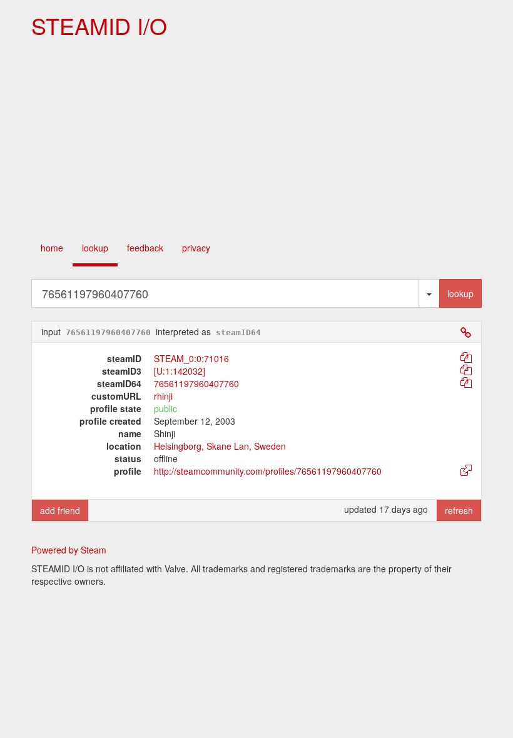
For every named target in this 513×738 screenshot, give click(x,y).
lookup (95, 247)
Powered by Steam (68, 549)
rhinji (163, 396)
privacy (196, 247)
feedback (145, 247)
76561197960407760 (196, 383)
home (52, 247)
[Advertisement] (256, 138)
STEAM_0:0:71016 (191, 358)
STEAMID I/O (99, 25)
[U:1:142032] (179, 371)
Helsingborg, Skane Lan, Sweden (220, 446)
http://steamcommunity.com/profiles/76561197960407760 (268, 471)
